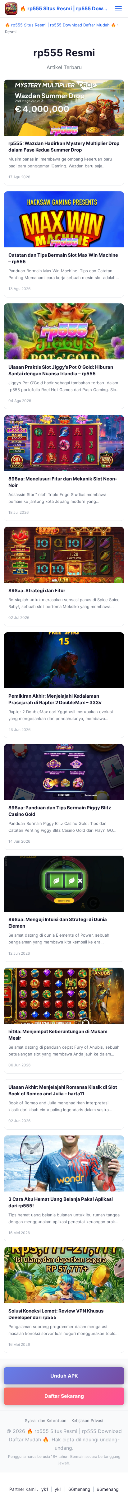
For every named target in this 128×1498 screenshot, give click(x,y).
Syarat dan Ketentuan (45, 1420)
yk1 (44, 1489)
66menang (79, 1489)
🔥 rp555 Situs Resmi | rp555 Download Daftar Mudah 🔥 (60, 24)
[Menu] (118, 8)
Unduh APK (64, 1376)
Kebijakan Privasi (87, 1420)
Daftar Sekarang (64, 1396)
